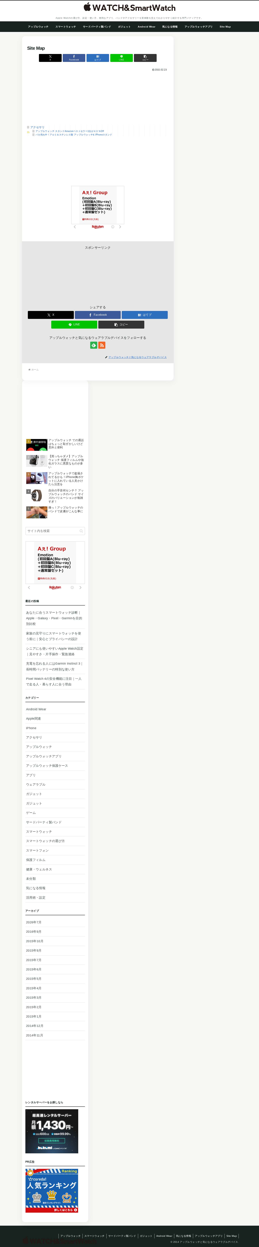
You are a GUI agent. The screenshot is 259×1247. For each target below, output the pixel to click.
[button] (145, 58)
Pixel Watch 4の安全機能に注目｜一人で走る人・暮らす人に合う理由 (54, 681)
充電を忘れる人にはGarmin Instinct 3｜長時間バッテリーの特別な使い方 (55, 666)
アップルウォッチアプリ (209, 1235)
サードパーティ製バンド (122, 1235)
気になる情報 (183, 1235)
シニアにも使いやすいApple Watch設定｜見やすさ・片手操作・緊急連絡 (54, 651)
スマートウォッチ (94, 1235)
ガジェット (146, 1235)
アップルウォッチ (70, 1235)
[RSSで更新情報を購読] (101, 345)
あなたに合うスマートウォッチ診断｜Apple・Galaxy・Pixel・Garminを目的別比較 (54, 618)
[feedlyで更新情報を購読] (93, 345)
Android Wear (164, 1235)
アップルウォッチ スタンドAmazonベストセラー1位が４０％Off (70, 131)
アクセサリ (37, 127)
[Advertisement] (97, 98)
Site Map (231, 1235)
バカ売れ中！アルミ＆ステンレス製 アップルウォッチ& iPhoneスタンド (74, 134)
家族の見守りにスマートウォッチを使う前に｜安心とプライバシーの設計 (53, 636)
